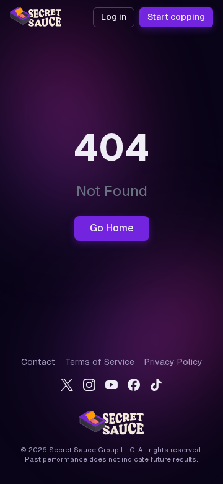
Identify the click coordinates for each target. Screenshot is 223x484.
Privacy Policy (173, 362)
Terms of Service (99, 362)
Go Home (112, 228)
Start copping (176, 17)
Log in (113, 17)
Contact (38, 362)
